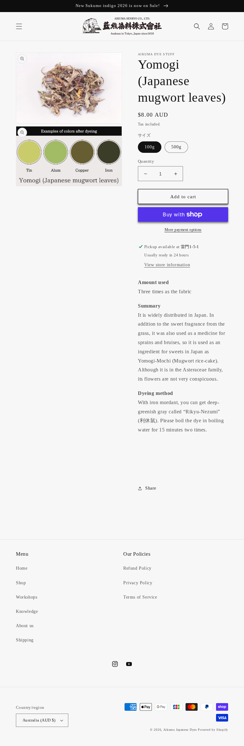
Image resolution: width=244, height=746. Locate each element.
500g (176, 147)
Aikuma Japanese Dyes (180, 729)
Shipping (25, 640)
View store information (167, 264)
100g (150, 147)
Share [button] (150, 488)
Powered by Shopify (213, 729)
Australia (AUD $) (39, 720)
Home (21, 568)
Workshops (26, 597)
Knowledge (27, 611)
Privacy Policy (137, 582)
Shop (21, 582)
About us (25, 625)
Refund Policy (137, 568)
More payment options (183, 229)
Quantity (146, 161)
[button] (19, 26)
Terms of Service (140, 597)
